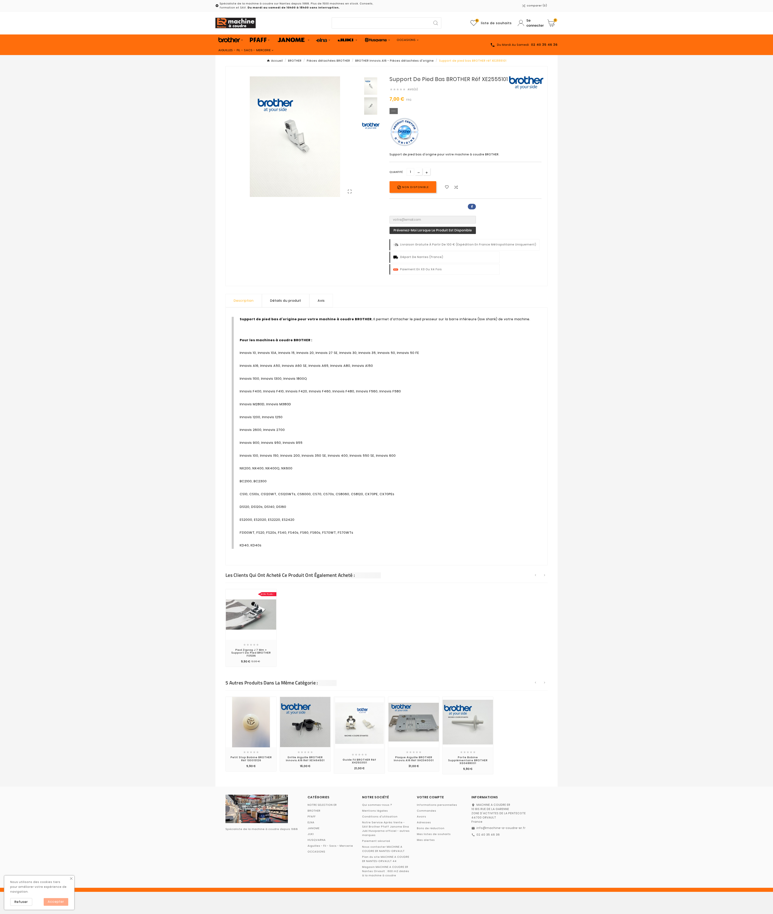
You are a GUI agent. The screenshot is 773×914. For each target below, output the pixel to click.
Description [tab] (244, 300)
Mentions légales (375, 811)
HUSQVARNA (317, 840)
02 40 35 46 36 (488, 835)
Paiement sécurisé (376, 841)
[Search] (435, 23)
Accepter (56, 901)
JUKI (311, 834)
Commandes (426, 811)
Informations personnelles (437, 805)
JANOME (313, 828)
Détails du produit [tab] (285, 300)
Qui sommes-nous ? (377, 805)
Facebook (472, 206)
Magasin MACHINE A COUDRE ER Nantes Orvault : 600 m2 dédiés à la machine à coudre (385, 871)
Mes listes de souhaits (434, 834)
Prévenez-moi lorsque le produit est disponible (433, 230)
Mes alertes (426, 840)
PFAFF (312, 816)
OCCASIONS (316, 852)
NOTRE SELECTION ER (322, 805)
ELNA (311, 822)
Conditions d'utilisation (380, 816)
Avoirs (421, 816)
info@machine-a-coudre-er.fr (501, 828)
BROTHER (314, 811)
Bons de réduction (430, 828)
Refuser (21, 901)
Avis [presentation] (321, 300)
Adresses (424, 822)
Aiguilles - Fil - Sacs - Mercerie (330, 846)
